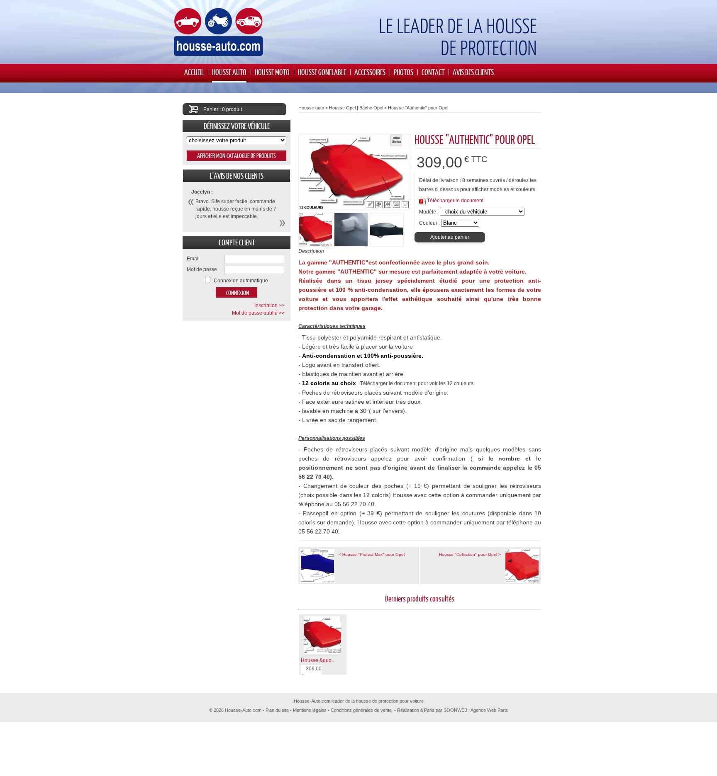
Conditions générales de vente (361, 710)
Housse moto (272, 72)
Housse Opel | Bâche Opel (356, 107)
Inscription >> (269, 305)
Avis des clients (473, 72)
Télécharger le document (455, 201)
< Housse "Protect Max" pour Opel (372, 554)
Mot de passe (202, 269)
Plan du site (277, 710)
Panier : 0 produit (222, 109)
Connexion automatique (241, 281)
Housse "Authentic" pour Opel (418, 107)
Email (193, 259)
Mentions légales (310, 710)
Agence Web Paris (489, 710)
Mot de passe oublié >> (258, 313)
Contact (433, 72)
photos (403, 72)
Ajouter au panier (449, 237)
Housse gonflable (322, 72)
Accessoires (369, 72)
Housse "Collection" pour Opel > (470, 554)
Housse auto (229, 72)
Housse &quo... (318, 660)
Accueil (194, 72)
